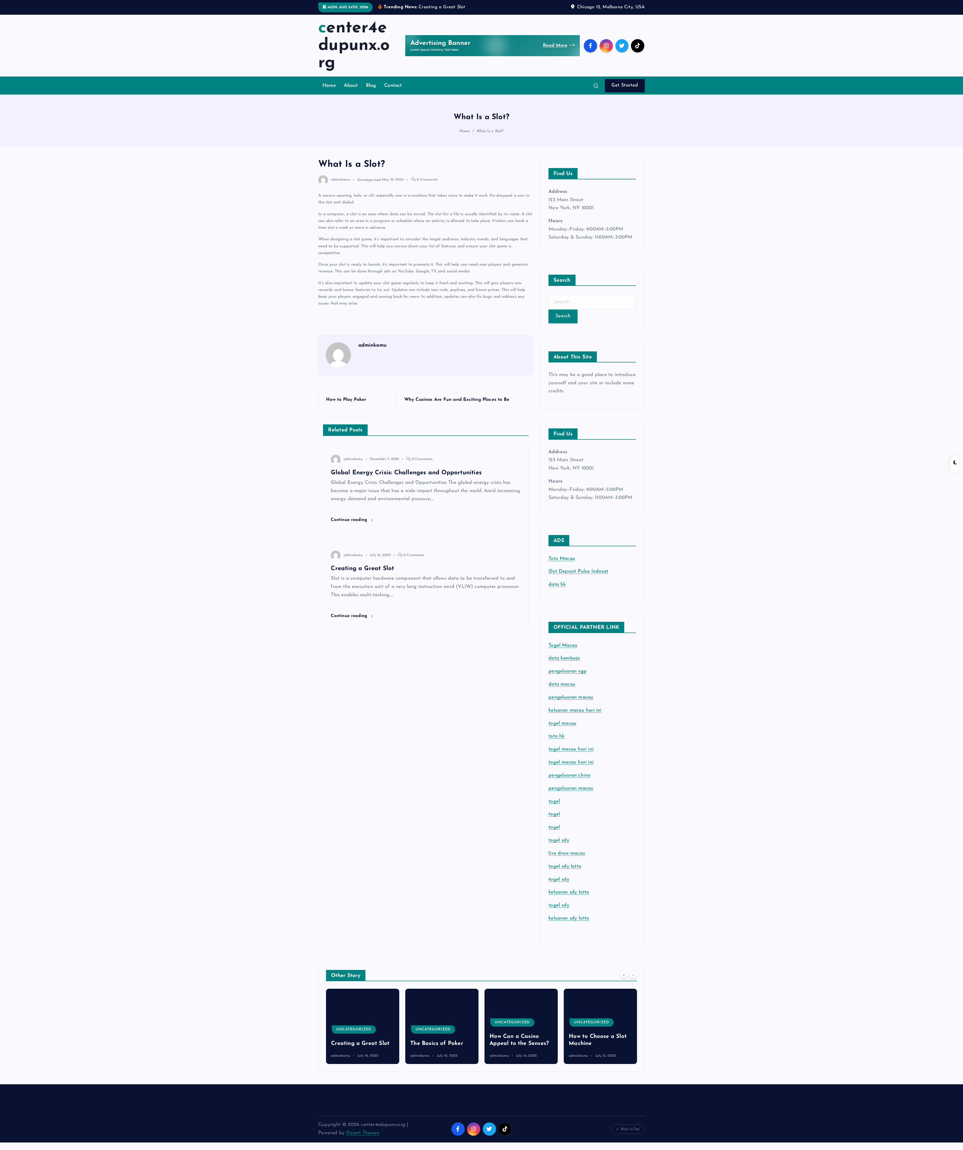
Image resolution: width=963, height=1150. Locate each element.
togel (554, 801)
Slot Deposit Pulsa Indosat (578, 571)
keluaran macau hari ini (574, 710)
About (351, 85)
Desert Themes (362, 1133)
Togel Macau (562, 645)
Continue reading (350, 520)
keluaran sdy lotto (568, 918)
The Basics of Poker (357, 1043)
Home (329, 85)
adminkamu (340, 180)
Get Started (624, 85)
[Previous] (624, 975)
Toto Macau (561, 558)
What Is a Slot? (490, 131)
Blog (371, 85)
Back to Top (630, 1129)
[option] (362, 1026)
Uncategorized (369, 180)
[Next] (633, 975)
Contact (393, 85)
